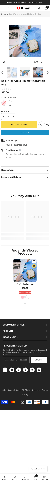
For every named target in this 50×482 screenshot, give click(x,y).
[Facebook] (5, 370)
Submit (39, 360)
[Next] (46, 62)
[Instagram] (11, 370)
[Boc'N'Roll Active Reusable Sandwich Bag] (25, 270)
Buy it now (25, 132)
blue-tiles (27, 297)
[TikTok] (25, 370)
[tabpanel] (25, 279)
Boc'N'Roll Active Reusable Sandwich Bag (25, 284)
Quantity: (5, 111)
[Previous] (41, 62)
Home (3, 14)
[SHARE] (47, 125)
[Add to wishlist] (41, 125)
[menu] (2, 8)
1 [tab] (25, 303)
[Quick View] (34, 266)
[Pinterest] (18, 370)
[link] (12, 234)
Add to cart (19, 124)
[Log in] (39, 8)
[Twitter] (39, 370)
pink (23, 297)
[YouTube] (32, 370)
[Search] (9, 8)
